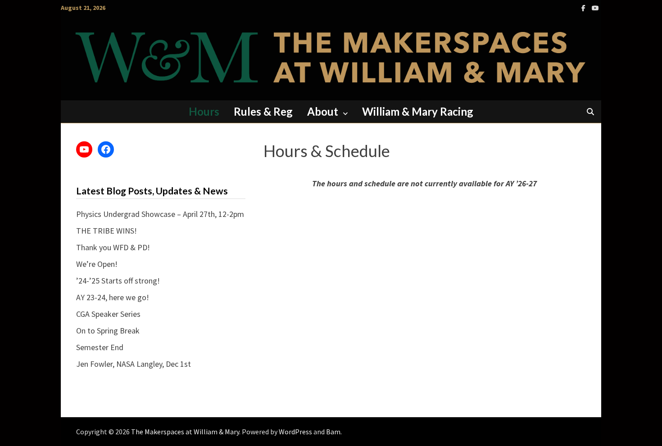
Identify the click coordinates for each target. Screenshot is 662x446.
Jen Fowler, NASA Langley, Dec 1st (133, 364)
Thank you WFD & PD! (113, 247)
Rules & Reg (263, 111)
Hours (204, 111)
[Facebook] (584, 7)
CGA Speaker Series (108, 314)
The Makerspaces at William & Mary (185, 431)
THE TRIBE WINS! (106, 230)
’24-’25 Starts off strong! (118, 280)
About (322, 111)
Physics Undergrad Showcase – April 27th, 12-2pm (160, 214)
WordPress (295, 431)
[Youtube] (595, 7)
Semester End (99, 347)
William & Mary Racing (417, 111)
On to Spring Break (108, 330)
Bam (333, 431)
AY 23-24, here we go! (112, 297)
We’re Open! (97, 264)
